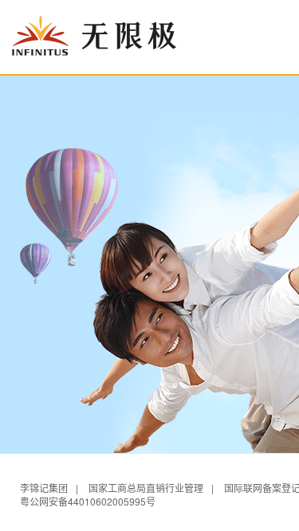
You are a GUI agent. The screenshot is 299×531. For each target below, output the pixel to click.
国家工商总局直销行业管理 (146, 487)
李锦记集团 (44, 487)
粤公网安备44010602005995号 (87, 501)
